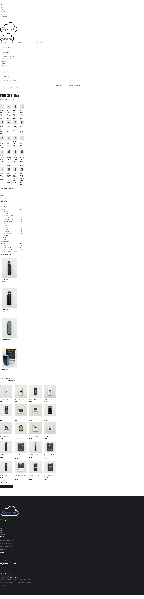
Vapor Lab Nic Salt (7, 249)
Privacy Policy (2, 576)
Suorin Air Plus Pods (8, 128)
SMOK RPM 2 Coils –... (5, 399)
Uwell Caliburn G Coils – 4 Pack (15, 177)
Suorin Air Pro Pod (1, 143)
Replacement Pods (8, 231)
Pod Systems (6, 225)
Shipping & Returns (9, 576)
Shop (9, 87)
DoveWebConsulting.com (13, 577)
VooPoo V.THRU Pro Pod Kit (6, 339)
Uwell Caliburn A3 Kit (2, 175)
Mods (4, 223)
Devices (12, 87)
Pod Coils (6, 227)
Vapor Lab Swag (8, 221)
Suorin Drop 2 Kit (8, 143)
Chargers (6, 217)
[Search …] (1, 21)
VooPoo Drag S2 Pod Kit (6, 309)
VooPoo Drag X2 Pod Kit (6, 279)
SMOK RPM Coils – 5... (5, 418)
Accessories (6, 211)
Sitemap (9, 574)
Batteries (6, 213)
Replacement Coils (7, 233)
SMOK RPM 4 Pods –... (49, 399)
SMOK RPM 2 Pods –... (20, 399)
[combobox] (11, 198)
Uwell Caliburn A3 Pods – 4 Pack (9, 177)
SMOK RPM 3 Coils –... (34, 399)
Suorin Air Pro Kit (21, 128)
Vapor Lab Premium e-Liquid (10, 251)
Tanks (4, 237)
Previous (3, 188)
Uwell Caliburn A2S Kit (15, 157)
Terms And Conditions (15, 574)
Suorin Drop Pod (21, 143)
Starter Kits (5, 235)
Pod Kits (6, 229)
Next (13, 188)
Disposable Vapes (5, 241)
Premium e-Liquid (7, 245)
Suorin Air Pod (32, 418)
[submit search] (23, 45)
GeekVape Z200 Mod (5, 369)
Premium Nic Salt (7, 247)
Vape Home (4, 87)
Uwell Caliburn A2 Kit (2, 157)
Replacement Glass (9, 219)
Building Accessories (9, 215)
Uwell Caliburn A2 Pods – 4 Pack (9, 159)
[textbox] (11, 198)
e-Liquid (3, 243)
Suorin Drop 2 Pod (14, 143)
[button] (72, 7)
